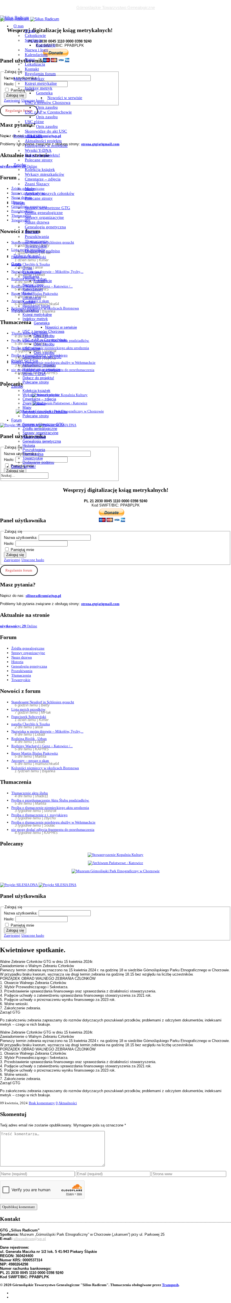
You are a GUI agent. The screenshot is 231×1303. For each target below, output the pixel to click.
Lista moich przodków (28, 709)
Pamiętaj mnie (22, 550)
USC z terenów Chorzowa (47, 102)
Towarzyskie (36, 246)
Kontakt (32, 69)
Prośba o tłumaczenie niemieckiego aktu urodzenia (50, 808)
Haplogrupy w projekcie (46, 145)
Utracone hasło (32, 560)
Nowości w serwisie (64, 97)
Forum (19, 203)
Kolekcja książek (40, 169)
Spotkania (33, 40)
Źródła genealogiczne (44, 212)
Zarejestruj (12, 560)
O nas (19, 26)
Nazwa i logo (36, 50)
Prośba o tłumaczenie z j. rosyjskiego (39, 815)
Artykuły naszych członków (49, 193)
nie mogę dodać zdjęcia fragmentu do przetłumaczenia (52, 829)
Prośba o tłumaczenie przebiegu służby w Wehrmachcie (53, 822)
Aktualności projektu (43, 141)
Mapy (30, 188)
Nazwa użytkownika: (21, 538)
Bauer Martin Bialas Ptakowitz (34, 753)
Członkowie (35, 35)
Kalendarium (36, 54)
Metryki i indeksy (29, 78)
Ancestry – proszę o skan (30, 760)
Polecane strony (39, 160)
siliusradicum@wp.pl (30, 1239)
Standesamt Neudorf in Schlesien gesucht (42, 702)
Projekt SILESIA (28, 136)
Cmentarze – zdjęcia (43, 179)
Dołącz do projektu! (42, 155)
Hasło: (9, 543)
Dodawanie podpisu (42, 251)
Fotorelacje (45, 45)
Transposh (170, 1285)
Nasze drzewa (37, 222)
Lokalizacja (35, 64)
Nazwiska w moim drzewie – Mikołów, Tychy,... (47, 731)
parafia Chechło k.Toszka (30, 724)
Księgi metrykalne (41, 83)
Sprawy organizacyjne (44, 217)
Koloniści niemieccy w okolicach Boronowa (45, 768)
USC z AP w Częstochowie (48, 112)
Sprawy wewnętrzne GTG (47, 208)
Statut (30, 59)
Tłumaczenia (36, 241)
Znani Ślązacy (37, 184)
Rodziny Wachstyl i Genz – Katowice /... (42, 746)
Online (18, 626)
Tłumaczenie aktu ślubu (29, 793)
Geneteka (44, 93)
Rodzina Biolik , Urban (29, 739)
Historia (32, 231)
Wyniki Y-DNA (38, 150)
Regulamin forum (40, 74)
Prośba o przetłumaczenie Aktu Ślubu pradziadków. (50, 800)
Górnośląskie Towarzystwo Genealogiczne (115, 7)
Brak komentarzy (42, 1103)
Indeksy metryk (38, 88)
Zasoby (20, 164)
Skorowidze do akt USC (46, 131)
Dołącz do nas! (27, 255)
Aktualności (67, 1103)
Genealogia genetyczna (45, 227)
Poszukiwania (37, 236)
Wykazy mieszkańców (44, 174)
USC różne (34, 121)
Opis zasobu (47, 107)
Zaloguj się (15, 555)
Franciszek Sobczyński (28, 717)
